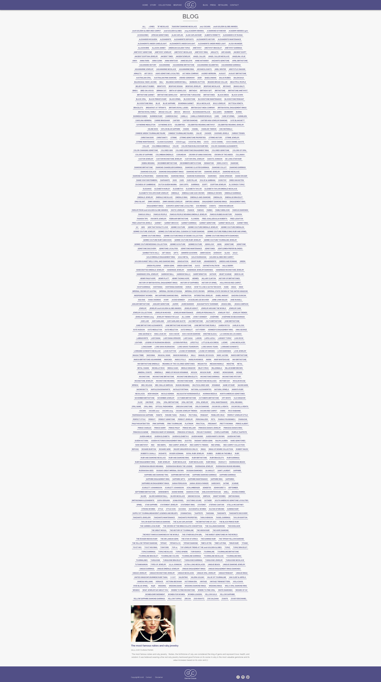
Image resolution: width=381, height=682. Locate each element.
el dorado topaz (236, 184)
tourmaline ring (233, 556)
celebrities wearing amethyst (201, 125)
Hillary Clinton (209, 278)
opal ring (148, 406)
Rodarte (162, 453)
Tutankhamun (141, 564)
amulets (214, 52)
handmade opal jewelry (147, 274)
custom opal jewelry (194, 159)
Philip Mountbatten (141, 424)
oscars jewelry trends (186, 411)
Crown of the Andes (223, 155)
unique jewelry (140, 573)
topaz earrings (148, 552)
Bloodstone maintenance (210, 99)
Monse (239, 372)
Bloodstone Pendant (234, 99)
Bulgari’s (217, 112)
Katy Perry (200, 330)
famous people (160, 214)
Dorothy (222, 180)
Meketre (230, 364)
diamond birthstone (143, 167)
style (160, 509)
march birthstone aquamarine (147, 360)
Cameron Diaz (171, 116)
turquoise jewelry (214, 560)
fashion (238, 214)
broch (177, 112)
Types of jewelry (158, 564)
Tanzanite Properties (187, 517)
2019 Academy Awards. (194, 31)
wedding (162, 586)
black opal (141, 99)
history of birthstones (229, 278)
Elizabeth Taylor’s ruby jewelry (153, 193)
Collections (164, 5)
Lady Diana (155, 338)
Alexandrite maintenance (229, 39)
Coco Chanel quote (235, 142)
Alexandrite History (206, 39)
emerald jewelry (145, 197)
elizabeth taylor (194, 189)
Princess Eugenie (140, 432)
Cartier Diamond (190, 120)
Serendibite (163, 492)
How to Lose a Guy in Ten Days (207, 287)
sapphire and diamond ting (156, 475)
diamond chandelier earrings (169, 167)
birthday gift (206, 91)
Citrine (173, 138)
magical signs (164, 355)
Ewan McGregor (226, 206)
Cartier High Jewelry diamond (214, 120)
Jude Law (145, 321)
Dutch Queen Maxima (167, 184)
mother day (224, 381)
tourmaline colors (170, 556)
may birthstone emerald (148, 364)
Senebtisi (207, 488)
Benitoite (161, 86)
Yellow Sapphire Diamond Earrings (149, 599)
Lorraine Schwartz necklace (147, 351)
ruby (237, 453)
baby (200, 78)
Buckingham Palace (201, 112)
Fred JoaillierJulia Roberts (214, 219)
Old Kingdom (239, 398)
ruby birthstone (199, 458)
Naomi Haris (243, 385)
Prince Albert (242, 424)
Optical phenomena (164, 406)
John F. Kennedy (200, 317)
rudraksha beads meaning (151, 466)
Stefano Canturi (216, 505)
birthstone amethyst (238, 91)
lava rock (238, 338)
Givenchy (218, 253)
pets (213, 419)
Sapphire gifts (178, 479)
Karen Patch (224, 325)
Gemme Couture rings (151, 236)
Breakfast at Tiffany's (156, 108)
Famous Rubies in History (221, 214)
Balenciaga (239, 78)
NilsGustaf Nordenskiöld (188, 394)
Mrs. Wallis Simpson (164, 385)
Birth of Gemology (177, 91)
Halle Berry (227, 266)
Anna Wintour (171, 61)
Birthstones (209, 95)
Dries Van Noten (236, 180)
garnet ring (242, 223)
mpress (135, 385)
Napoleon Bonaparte (160, 389)
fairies (209, 210)
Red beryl (161, 445)
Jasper (175, 304)
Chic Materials (225, 129)
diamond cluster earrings (197, 167)
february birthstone (178, 219)
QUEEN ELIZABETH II (180, 436)
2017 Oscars (205, 27)
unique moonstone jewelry (162, 573)
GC (137, 227)
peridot (151, 419)
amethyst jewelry (163, 52)
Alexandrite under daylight (182, 44)
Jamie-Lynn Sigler (219, 300)
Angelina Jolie (238, 56)
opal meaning (236, 402)
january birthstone (141, 304)
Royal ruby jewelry (195, 453)
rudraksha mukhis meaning (228, 466)
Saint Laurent (224, 471)
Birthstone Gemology (167, 95)
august (222, 73)
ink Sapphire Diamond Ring (166, 295)
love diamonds (224, 351)
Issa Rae (141, 300)
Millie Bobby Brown (234, 368)
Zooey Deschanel (238, 599)
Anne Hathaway (202, 61)
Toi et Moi (137, 547)
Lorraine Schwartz (230, 347)
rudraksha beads (237, 462)
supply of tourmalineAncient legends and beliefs (155, 513)
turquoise (155, 560)
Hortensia (157, 287)
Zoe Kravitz (199, 599)
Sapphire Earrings (228, 475)
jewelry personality (205, 313)
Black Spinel (175, 99)
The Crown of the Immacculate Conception (182, 526)
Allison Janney (159, 48)
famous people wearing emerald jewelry (188, 214)
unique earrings (147, 569)
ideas (233, 287)
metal (239, 364)
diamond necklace (231, 172)
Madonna (151, 355)
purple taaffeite (239, 432)
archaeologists (204, 69)
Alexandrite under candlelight (152, 44)
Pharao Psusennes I (226, 419)
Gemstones (210, 249)
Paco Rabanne (234, 411)
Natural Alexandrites (201, 389)
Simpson (206, 496)
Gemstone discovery (147, 249)
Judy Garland (158, 321)
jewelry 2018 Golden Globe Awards (165, 308)
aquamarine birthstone (183, 65)
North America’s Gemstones (232, 394)
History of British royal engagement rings (158, 283)
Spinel (139, 505)
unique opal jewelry (206, 573)
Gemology (209, 244)
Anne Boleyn (186, 61)
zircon (188, 599)
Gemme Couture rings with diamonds (222, 236)
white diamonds (225, 590)
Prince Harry (160, 428)
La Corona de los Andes (230, 334)
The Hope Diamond (221, 530)
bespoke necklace (212, 86)
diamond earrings (238, 167)
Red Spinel (215, 445)
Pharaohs (242, 419)
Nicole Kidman (167, 394)
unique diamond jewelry (234, 564)
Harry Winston (200, 274)
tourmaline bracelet (148, 556)
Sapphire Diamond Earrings (204, 475)
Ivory (166, 300)
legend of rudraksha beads (157, 342)
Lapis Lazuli (209, 338)
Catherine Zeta (165, 125)
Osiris (222, 411)
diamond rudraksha (196, 176)
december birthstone (167, 163)
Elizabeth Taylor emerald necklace (221, 189)
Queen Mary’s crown (215, 436)
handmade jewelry (175, 270)
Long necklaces (237, 342)
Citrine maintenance (145, 142)
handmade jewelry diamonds (200, 270)
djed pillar (192, 180)
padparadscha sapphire (142, 415)
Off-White (226, 398)
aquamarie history (147, 65)
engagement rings (155, 206)
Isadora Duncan (238, 295)
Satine (226, 483)
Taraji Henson (206, 517)
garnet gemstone (207, 223)
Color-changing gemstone (146, 150)
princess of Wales (186, 432)
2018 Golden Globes (173, 31)
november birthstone (144, 398)
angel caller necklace (218, 56)
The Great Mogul (159, 530)
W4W (153, 586)
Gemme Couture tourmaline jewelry (220, 240)
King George (241, 330)
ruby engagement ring (145, 462)
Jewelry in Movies (163, 313)
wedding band (175, 586)
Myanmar (216, 385)
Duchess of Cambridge (145, 184)
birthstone (220, 91)
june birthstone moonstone (178, 325)
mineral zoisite (145, 372)
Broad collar (165, 112)
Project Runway (204, 432)
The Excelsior (234, 526)
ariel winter (220, 69)
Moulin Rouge (239, 381)
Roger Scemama (176, 453)
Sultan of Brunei (216, 509)
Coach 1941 (181, 142)
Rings (203, 449)
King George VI (145, 334)
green (242, 261)
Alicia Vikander (235, 44)
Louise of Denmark (187, 351)
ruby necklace (179, 462)
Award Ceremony (187, 78)
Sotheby (208, 500)
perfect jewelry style (237, 415)
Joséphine (214, 317)
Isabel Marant (222, 295)
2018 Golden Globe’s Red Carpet (146, 31)
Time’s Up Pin (206, 543)
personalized (202, 419)
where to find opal (206, 590)
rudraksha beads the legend (179, 466)
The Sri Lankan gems (169, 539)
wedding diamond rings (195, 586)
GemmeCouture (195, 244)
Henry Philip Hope (147, 278)
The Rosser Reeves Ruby (146, 539)
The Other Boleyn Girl (192, 535)
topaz (227, 547)
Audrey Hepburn (209, 73)
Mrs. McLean (146, 385)
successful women (197, 509)
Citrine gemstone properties (193, 138)
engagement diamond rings (214, 202)
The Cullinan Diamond (215, 526)
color (175, 146)
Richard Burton (149, 449)
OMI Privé (149, 402)
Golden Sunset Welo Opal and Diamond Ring (155, 261)
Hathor (213, 274)
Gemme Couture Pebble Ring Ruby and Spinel (227, 231)
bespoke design (176, 86)
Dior (175, 180)
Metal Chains (143, 368)
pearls (183, 415)
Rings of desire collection (221, 449)
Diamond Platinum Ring (143, 176)
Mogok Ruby (205, 372)
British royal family (147, 112)
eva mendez (201, 206)
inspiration (186, 295)
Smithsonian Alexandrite (143, 500)
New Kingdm (153, 394)
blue (158, 103)
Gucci (197, 266)
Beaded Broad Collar (217, 82)
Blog (205, 5)
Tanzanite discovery (238, 513)
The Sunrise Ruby (208, 539)
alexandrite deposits (184, 39)
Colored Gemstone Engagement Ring (192, 150)
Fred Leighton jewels (142, 223)
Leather (138, 342)
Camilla (184, 116)
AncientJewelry (183, 56)
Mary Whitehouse (221, 360)
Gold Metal (183, 257)
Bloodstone (189, 99)
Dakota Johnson (214, 159)
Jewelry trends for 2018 (168, 317)
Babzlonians (210, 78)
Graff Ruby (196, 261)
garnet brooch (171, 223)
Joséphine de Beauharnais (233, 317)
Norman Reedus (210, 394)
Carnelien (242, 116)
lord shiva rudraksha (165, 347)
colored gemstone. (221, 150)
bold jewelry (219, 103)
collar (145, 146)
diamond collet (219, 167)
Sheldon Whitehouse (211, 492)
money (217, 372)
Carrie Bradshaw (162, 120)
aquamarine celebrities (207, 65)
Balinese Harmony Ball (176, 82)
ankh (134, 61)
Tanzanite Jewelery (142, 517)
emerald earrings (233, 193)
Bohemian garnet (186, 103)
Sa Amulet (210, 471)
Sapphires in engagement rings (155, 483)
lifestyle (194, 342)
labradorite (142, 338)
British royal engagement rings (232, 108)
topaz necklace (165, 552)
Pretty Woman (226, 424)
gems (219, 244)
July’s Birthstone (214, 321)
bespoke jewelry (193, 86)
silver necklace (177, 496)
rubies (210, 453)
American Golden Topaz (179, 48)
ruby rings (211, 462)
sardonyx (215, 483)
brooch (186, 112)
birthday (193, 91)
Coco (206, 142)
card (217, 116)
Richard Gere (165, 449)
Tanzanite (221, 513)
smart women (219, 496)
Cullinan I (240, 155)
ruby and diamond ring (179, 458)
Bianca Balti (239, 86)
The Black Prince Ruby (229, 522)
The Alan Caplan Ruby (183, 522)
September (233, 488)
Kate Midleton (171, 330)
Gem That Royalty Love (158, 227)
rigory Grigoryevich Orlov (186, 449)
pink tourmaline (174, 424)
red (152, 445)
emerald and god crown (193, 193)
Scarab (235, 483)
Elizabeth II (178, 189)
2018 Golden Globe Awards (225, 27)
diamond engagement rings (171, 172)
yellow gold (211, 594)
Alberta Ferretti (212, 35)
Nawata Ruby (237, 389)
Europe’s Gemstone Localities (179, 206)
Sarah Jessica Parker (199, 483)
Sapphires (230, 479)
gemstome (229, 244)
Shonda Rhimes (238, 492)
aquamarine (164, 65)
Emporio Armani (192, 202)
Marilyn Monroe (196, 360)
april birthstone (240, 61)
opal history (187, 402)
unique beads (214, 564)
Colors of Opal (240, 150)
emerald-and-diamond (200, 197)
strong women (148, 509)
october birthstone (186, 398)
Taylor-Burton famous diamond (155, 522)
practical (200, 424)
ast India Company (190, 73)
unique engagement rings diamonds (224, 569)
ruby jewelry (164, 462)
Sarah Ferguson (179, 483)
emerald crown (214, 193)
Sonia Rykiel (178, 500)
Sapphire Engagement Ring (157, 479)
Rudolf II (222, 462)
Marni (208, 360)
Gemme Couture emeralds (232, 227)
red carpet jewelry (178, 445)
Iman (241, 287)
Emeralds (218, 197)
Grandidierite (210, 261)
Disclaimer (159, 677)
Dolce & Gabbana (207, 180)
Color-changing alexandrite (224, 146)
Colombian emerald (161, 146)
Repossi (135, 449)
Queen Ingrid (197, 436)
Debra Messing (148, 163)
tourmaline (209, 552)
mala (193, 355)
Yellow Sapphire (227, 594)
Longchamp (147, 347)
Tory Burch (196, 552)
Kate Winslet (187, 330)
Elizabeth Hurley (162, 189)
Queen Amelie (146, 436)
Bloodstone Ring (145, 103)
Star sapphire (151, 505)
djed (182, 180)
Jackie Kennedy (178, 300)
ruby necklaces (196, 462)
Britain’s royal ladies (178, 108)
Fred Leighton (236, 219)
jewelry (142, 308)
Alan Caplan (177, 35)
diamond (234, 163)
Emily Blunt (140, 202)
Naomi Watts (142, 389)
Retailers (223, 5)
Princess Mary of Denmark (163, 432)
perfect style (139, 419)
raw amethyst (141, 445)
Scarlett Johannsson (152, 488)
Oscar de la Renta (220, 406)
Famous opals (144, 214)
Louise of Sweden (207, 351)
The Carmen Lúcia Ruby (150, 526)
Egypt (204, 184)
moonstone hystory (231, 377)
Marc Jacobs (222, 355)
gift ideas (166, 253)
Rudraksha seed (146, 471)
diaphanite (165, 180)
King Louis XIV (160, 334)
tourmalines (142, 560)
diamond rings (177, 176)
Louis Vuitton (170, 351)
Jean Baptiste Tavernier (207, 304)
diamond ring (162, 176)
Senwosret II (219, 488)
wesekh (136, 590)
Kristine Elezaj (210, 334)
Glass (227, 253)
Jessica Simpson (241, 304)
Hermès (195, 278)
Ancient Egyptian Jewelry (146, 56)
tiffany (163, 543)
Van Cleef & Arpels (237, 577)
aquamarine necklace (166, 69)
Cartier (176, 120)
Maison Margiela (180, 355)
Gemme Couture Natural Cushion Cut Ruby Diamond (181, 231)
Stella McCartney (235, 505)
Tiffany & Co (175, 543)
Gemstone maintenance (191, 249)
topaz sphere (182, 552)
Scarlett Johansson (174, 488)
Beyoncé (227, 86)
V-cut (173, 577)
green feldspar (154, 266)
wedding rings (215, 586)
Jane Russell (236, 300)
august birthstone (237, 73)
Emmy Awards (154, 202)
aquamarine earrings (231, 65)
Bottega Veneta (236, 103)
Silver (143, 496)
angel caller (199, 56)
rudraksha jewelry (204, 466)
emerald (175, 193)
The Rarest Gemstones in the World (221, 535)
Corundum (181, 155)
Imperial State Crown (194, 291)
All (144, 27)
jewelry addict (191, 308)
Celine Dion (153, 129)
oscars (142, 411)
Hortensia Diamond (174, 287)
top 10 (174, 547)
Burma (239, 112)
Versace (159, 582)
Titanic (245, 543)
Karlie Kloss (238, 325)
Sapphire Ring (217, 479)
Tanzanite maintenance (164, 517)
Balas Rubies (225, 78)
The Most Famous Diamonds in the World (161, 535)
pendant (204, 415)
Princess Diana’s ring (233, 428)
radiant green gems (203, 441)
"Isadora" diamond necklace (184, 27)
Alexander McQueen (148, 39)
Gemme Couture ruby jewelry (187, 240)
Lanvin (199, 338)
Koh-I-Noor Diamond (191, 334)
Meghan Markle (217, 364)
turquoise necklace (235, 560)
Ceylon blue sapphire (170, 129)
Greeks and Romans (228, 261)
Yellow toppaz (175, 599)
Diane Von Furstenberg (146, 180)
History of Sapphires (189, 283)
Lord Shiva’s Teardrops (188, 347)
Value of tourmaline (216, 577)
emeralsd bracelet (234, 197)
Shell (226, 492)
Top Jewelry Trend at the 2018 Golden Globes (201, 547)
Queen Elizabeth (162, 436)
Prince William (189, 428)
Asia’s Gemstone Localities (167, 73)
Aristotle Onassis (237, 69)
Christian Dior (147, 138)
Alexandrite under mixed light (212, 44)
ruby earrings (233, 458)
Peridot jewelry (185, 419)
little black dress (210, 342)
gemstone (241, 244)
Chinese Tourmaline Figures (180, 133)
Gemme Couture (178, 227)
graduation (183, 261)
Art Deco (148, 73)
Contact (234, 5)
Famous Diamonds (240, 210)
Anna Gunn (157, 61)
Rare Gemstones (238, 441)
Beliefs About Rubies (145, 86)
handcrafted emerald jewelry (150, 270)
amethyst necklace (183, 52)
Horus (188, 287)
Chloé (199, 133)
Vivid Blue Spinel (140, 586)
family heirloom (222, 210)
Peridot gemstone (166, 419)
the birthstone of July (206, 522)
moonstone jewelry (144, 381)
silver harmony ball (158, 496)
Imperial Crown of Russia (170, 291)
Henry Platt (163, 278)
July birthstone (195, 321)
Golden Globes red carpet (221, 257)
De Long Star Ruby (233, 159)
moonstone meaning (165, 381)
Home (145, 5)
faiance (191, 210)
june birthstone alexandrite (149, 325)
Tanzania (210, 513)
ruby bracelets (217, 458)
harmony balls (183, 274)
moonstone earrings (209, 377)
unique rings (241, 573)
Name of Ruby (229, 385)
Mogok (194, 372)
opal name (136, 406)
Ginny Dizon (205, 253)
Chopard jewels (221, 133)
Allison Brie (143, 48)
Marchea (168, 360)
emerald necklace (164, 197)
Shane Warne (177, 492)
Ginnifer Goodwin (189, 253)
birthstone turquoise (190, 95)
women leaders (195, 594)
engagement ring (237, 202)
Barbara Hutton (197, 82)
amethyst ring (201, 52)
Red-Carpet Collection (234, 445)
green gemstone (184, 266)
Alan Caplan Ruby (194, 35)
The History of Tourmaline (182, 530)
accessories (142, 35)
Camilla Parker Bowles (201, 116)
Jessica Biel (226, 304)
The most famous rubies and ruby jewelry (154, 645)
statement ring (188, 505)
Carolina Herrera (143, 120)
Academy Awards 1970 (238, 31)
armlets (137, 73)
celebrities (180, 125)
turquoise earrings (193, 560)
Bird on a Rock (147, 91)
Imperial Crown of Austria (144, 291)
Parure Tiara (171, 415)
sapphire (237, 471)
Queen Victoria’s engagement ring (166, 441)
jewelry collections (142, 313)
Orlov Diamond (202, 406)
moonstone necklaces (206, 381)
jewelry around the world (213, 308)
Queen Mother (233, 436)
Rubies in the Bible (224, 453)
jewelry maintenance (183, 313)
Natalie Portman (180, 389)
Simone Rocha (194, 496)
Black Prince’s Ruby (157, 99)
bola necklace (203, 103)
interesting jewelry (203, 295)
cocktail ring (195, 142)
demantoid (209, 163)
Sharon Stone (192, 492)
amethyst (197, 48)
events (212, 206)
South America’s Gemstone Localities (231, 500)
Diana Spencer (226, 176)
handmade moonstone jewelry (230, 270)
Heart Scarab (225, 274)
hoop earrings (143, 287)
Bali (161, 82)
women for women (176, 594)
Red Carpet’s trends (199, 445)
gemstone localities (168, 249)
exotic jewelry (178, 210)
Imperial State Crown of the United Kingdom (227, 291)
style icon (171, 509)
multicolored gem (200, 385)
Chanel (195, 129)
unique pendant (226, 573)
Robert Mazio (242, 449)
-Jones (151, 27)
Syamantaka (186, 513)
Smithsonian (233, 496)
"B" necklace (163, 27)
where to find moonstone (183, 590)
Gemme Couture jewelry (144, 231)
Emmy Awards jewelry (172, 202)
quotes (188, 441)
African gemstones (160, 35)
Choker (208, 133)
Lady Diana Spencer (172, 338)
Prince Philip (174, 428)
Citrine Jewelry (232, 138)
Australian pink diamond (165, 78)
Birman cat (161, 91)
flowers (195, 219)
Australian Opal (143, 78)
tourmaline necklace (213, 556)
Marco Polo (180, 360)
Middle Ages (172, 368)
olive (140, 402)
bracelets (138, 108)
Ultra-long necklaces (194, 564)
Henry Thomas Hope (180, 278)
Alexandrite (165, 39)
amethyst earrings (233, 48)
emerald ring (181, 197)
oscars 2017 (154, 411)
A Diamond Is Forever (216, 31)
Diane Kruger (241, 176)
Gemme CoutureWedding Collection (150, 244)
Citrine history (215, 138)
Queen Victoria (141, 441)
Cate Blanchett (237, 120)
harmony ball (167, 274)
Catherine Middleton (145, 125)
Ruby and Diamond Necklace (153, 458)
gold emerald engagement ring (160, 257)
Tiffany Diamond (190, 543)
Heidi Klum (238, 274)
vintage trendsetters (220, 582)
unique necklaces (186, 573)
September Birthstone (145, 492)
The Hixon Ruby (203, 530)
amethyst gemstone (143, 52)
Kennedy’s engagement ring (220, 330)
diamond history (194, 172)
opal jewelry (202, 402)
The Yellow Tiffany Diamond (144, 543)
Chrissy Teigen (238, 133)
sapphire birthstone (180, 475)
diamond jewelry (212, 172)
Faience (200, 210)
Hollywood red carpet (230, 283)
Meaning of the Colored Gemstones (178, 364)
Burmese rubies (140, 116)
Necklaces (140, 394)
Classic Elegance (165, 142)
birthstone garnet (145, 95)
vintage (203, 582)
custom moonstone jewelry (169, 159)
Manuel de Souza (206, 355)
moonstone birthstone (163, 377)
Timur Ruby (234, 543)
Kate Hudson (139, 330)
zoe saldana (213, 599)
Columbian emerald (164, 155)
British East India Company (203, 108)
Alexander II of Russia (233, 35)
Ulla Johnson (175, 564)
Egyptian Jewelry (218, 184)
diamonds (212, 176)
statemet (202, 505)
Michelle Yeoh (158, 368)
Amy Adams (226, 52)
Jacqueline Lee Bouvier (198, 300)
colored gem (167, 150)
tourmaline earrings (191, 556)
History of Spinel (209, 283)
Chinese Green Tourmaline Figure (150, 133)
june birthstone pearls (205, 325)
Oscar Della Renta (239, 406)
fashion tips (142, 219)
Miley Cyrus (203, 368)
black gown (237, 95)
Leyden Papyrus (180, 342)
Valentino (183, 577)
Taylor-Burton (240, 517)
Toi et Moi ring (150, 547)
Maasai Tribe (138, 355)
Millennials (217, 368)
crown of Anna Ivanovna (200, 155)
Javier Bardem (187, 304)
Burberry (229, 112)
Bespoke (177, 5)
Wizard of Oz (241, 590)
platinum (189, 424)
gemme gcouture (177, 244)
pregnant (212, 424)
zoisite (225, 599)
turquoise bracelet (172, 560)
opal (158, 402)
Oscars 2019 (167, 411)
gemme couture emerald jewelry (203, 227)
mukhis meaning (183, 385)
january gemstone (161, 304)
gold (235, 253)
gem (143, 227)
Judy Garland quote (176, 321)
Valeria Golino (197, 577)
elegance (147, 189)
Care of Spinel (228, 116)
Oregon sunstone (184, 406)
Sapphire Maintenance (198, 479)
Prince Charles (144, 428)
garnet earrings (188, 223)
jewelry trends (240, 313)
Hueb (226, 287)
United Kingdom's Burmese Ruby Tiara (150, 577)
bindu (135, 91)
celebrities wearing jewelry (231, 125)
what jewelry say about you (155, 590)
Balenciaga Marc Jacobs (145, 82)
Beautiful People (238, 82)
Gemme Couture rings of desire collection (183, 236)
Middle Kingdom (188, 368)
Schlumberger (193, 488)
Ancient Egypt (240, 52)
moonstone (144, 377)
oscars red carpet (208, 411)
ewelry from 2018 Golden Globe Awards (150, 210)
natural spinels (221, 389)
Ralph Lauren (221, 441)
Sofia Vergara (163, 500)
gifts (176, 253)
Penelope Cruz (217, 415)
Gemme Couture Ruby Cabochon (157, 240)
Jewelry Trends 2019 (144, 317)
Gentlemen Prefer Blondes (230, 249)
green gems (169, 266)
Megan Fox (202, 364)
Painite (159, 415)
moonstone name (185, 381)
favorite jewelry (158, 219)
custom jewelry (145, 159)
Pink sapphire (158, 424)
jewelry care (235, 308)
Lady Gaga (188, 338)
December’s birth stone (190, 163)
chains (186, 129)
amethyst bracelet (213, 48)
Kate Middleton (155, 330)
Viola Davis (238, 582)
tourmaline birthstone (228, 552)
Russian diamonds (195, 471)
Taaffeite (198, 513)
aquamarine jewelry (144, 69)
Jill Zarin (186, 317)
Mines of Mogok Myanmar (177, 372)
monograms (228, 372)
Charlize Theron (208, 129)
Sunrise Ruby (233, 509)
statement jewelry (169, 505)
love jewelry (240, 351)
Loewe (225, 342)
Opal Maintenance (219, 402)
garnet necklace (226, 223)
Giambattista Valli (151, 253)
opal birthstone (171, 402)
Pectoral (193, 415)
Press (213, 5)
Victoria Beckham (174, 582)
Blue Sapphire (169, 103)
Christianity (162, 138)
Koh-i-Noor (174, 334)
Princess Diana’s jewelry (210, 428)
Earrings (195, 184)
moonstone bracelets (187, 377)
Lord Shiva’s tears (210, 347)
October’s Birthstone (209, 398)
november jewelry (165, 398)
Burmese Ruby (156, 116)
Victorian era (191, 582)
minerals (159, 372)
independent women (143, 295)
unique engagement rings (193, 569)
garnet (158, 223)
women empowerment (155, 594)
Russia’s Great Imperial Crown (170, 471)
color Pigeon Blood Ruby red (194, 146)
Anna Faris (144, 61)
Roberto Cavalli (148, 453)
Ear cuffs (184, 184)
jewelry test (224, 313)
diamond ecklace (148, 172)
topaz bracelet (240, 547)
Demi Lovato (222, 163)
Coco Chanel (217, 142)
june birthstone (232, 321)
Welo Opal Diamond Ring (236, 586)
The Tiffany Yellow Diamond (231, 539)
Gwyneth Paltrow (211, 266)
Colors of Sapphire (144, 155)
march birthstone (239, 355)
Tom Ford (164, 547)
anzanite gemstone (220, 61)
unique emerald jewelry (168, 569)
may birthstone (239, 360)
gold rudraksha (198, 257)
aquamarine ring (186, 69)
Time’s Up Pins (220, 543)
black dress (223, 95)
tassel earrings (223, 517)
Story (153, 5)
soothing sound (194, 500)
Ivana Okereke (154, 300)
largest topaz (224, 338)
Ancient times (167, 56)
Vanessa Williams (145, 582)
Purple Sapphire (222, 432)
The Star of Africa (189, 539)
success (182, 509)
